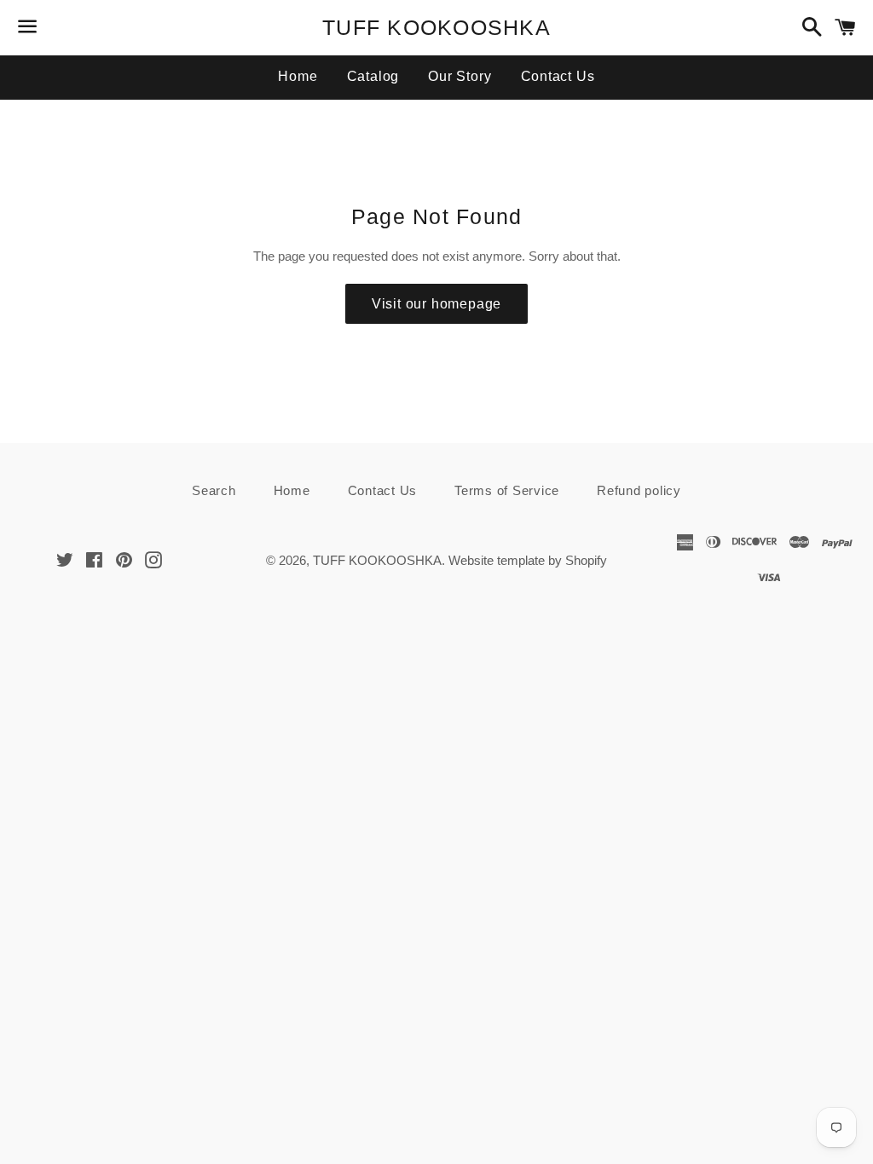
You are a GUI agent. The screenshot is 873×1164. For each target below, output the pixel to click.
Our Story (459, 76)
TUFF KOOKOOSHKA (436, 27)
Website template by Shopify (527, 560)
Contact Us (558, 76)
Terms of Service (506, 490)
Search (214, 490)
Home (297, 76)
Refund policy (639, 490)
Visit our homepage (436, 304)
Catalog (373, 76)
